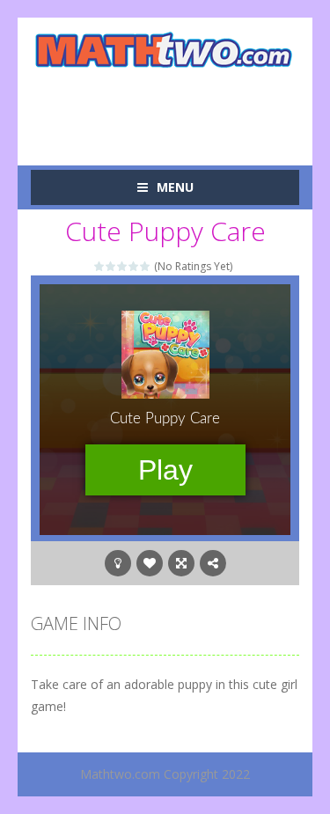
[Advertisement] (180, 106)
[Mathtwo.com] (165, 49)
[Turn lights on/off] (118, 563)
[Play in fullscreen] (181, 563)
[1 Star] (100, 266)
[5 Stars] (145, 266)
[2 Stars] (111, 266)
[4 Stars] (134, 266)
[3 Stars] (122, 266)
